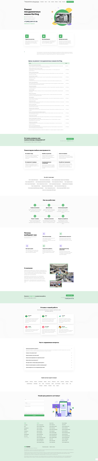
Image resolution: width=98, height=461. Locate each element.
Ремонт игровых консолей (40, 442)
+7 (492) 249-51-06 (30, 21)
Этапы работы (26, 431)
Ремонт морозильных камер (66, 432)
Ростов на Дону (48, 383)
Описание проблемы (27, 406)
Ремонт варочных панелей (53, 426)
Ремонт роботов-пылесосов (53, 429)
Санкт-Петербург (57, 383)
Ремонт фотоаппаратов (40, 440)
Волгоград (31, 381)
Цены (49, 1)
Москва (71, 381)
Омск (39, 383)
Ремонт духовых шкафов (52, 432)
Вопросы (56, 1)
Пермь (43, 383)
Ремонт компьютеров (40, 434)
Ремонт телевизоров (40, 429)
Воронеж (35, 381)
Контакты (63, 1)
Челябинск (45, 385)
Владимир (26, 381)
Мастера (25, 429)
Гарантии (52, 1)
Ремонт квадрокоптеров (65, 442)
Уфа (70, 383)
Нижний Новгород (29, 383)
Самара (53, 383)
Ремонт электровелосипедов (66, 429)
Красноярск (67, 381)
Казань (58, 381)
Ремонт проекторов (65, 434)
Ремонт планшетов (52, 424)
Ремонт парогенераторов (52, 435)
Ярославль (50, 385)
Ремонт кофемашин (39, 432)
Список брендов (26, 434)
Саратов (63, 383)
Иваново (45, 381)
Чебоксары (40, 385)
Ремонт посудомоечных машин (41, 437)
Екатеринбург (40, 381)
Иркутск (49, 381)
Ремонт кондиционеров (40, 439)
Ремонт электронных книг (65, 437)
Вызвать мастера (70, 1)
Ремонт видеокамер (52, 442)
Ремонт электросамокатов (53, 434)
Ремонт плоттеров (64, 440)
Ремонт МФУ (64, 424)
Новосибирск (35, 383)
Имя (25, 399)
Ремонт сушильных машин (53, 437)
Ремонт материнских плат (65, 426)
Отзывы (60, 1)
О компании (42, 1)
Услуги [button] (46, 1)
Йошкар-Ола (53, 381)
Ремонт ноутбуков (39, 431)
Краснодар (62, 381)
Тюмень (67, 383)
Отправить (34, 415)
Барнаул (57, 385)
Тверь (54, 385)
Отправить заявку (69, 295)
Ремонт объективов (52, 440)
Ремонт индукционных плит (66, 435)
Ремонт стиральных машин (40, 426)
